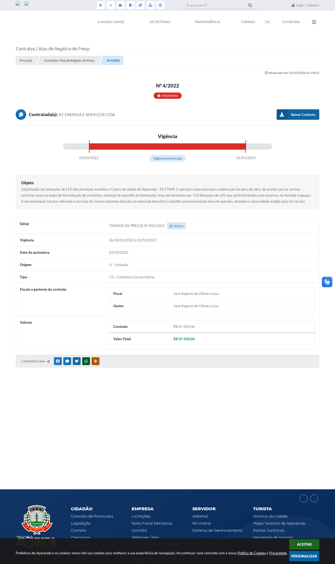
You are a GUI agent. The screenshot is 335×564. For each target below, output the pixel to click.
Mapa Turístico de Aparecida (279, 523)
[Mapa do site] (150, 5)
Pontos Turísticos (268, 530)
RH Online (201, 523)
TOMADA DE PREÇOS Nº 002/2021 (146, 226)
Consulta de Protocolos (92, 516)
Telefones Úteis (145, 537)
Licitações (141, 516)
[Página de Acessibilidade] (159, 5)
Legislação (81, 523)
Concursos (80, 537)
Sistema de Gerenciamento (217, 530)
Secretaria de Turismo (273, 537)
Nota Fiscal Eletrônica (152, 523)
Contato (78, 530)
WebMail (200, 516)
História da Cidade (270, 516)
